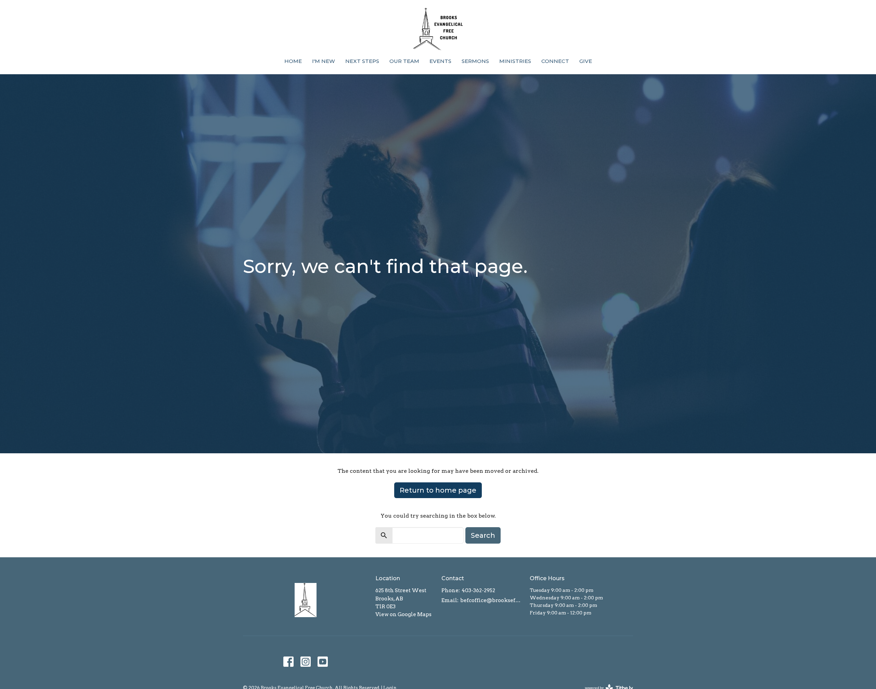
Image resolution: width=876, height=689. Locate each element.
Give (585, 61)
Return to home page (438, 490)
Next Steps (362, 61)
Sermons (475, 61)
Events (440, 61)
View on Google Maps (403, 614)
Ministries (515, 61)
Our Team (404, 61)
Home (293, 61)
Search (483, 535)
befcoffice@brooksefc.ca (491, 600)
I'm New (323, 61)
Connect (555, 61)
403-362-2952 (478, 590)
